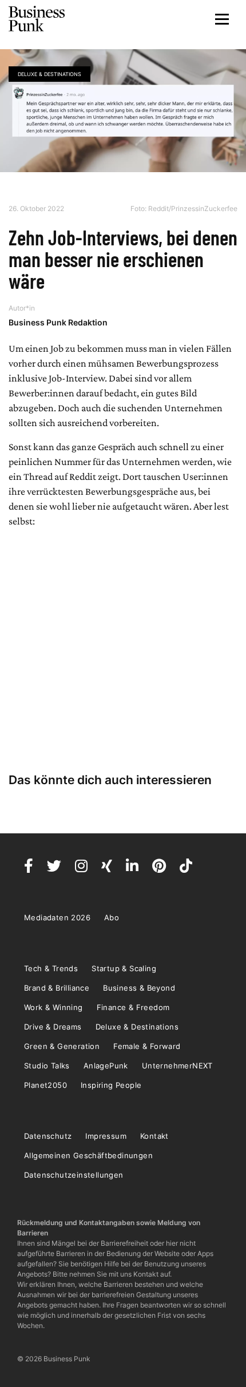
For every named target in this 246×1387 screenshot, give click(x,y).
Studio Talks (47, 1065)
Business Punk (37, 19)
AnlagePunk (106, 1065)
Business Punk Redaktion (58, 322)
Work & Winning (53, 1007)
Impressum (105, 1135)
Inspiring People (111, 1085)
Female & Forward (146, 1046)
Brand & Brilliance (56, 987)
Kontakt (154, 1135)
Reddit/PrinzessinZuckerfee (192, 208)
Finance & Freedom (133, 1007)
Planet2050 (45, 1085)
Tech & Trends (51, 968)
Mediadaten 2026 (57, 917)
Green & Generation (62, 1046)
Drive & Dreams (53, 1026)
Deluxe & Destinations (49, 74)
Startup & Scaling (124, 968)
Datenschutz (48, 1135)
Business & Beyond (139, 987)
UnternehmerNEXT (177, 1065)
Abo (111, 917)
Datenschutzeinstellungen (74, 1174)
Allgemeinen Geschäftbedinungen (88, 1155)
